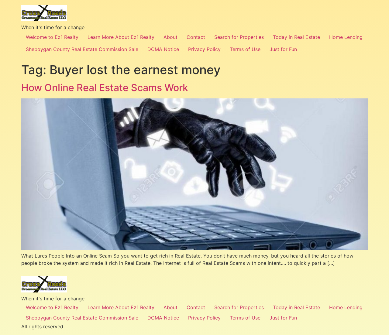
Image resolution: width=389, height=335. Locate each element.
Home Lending (346, 37)
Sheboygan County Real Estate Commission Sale (82, 49)
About (170, 37)
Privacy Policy (204, 49)
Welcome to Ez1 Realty (52, 37)
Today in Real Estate (296, 37)
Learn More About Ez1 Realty (121, 37)
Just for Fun (283, 49)
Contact (196, 37)
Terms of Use (245, 49)
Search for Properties (239, 37)
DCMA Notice (163, 49)
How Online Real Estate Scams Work (104, 88)
